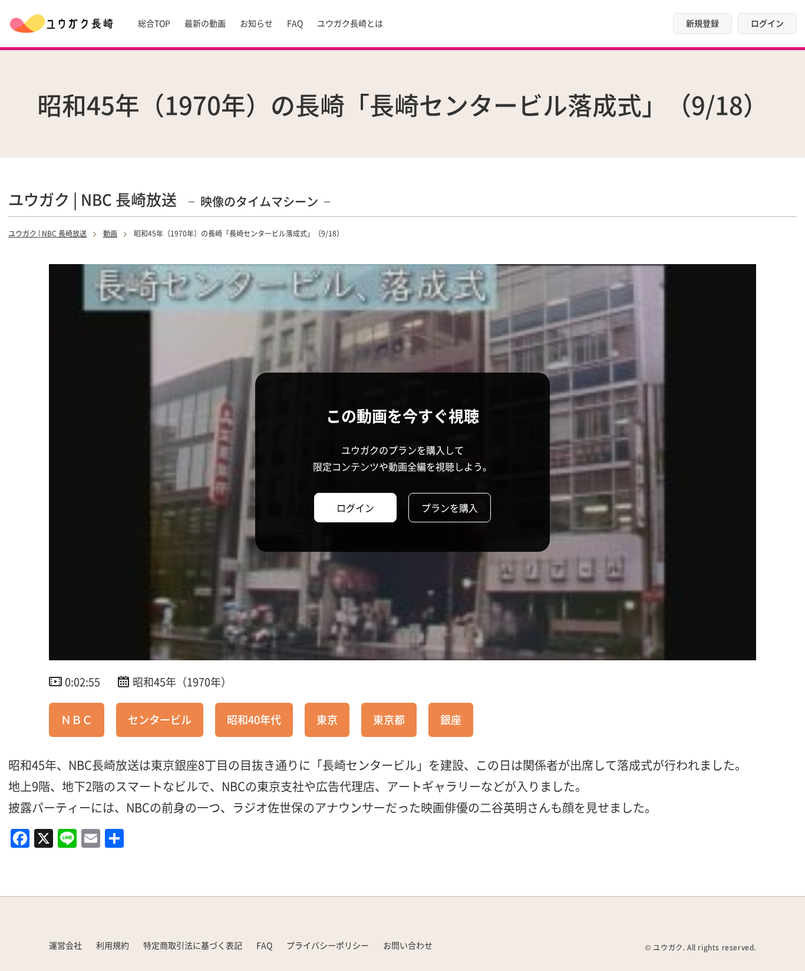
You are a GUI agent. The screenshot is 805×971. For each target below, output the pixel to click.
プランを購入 (449, 508)
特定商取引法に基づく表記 (192, 945)
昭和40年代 (254, 719)
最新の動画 (205, 23)
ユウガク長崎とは (350, 23)
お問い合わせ (408, 945)
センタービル (160, 719)
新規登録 (702, 23)
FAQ (295, 23)
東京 (327, 719)
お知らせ (256, 23)
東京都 (389, 719)
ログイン (767, 23)
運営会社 (65, 945)
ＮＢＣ (77, 719)
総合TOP (154, 23)
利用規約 (112, 945)
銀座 (450, 719)
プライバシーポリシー (327, 945)
